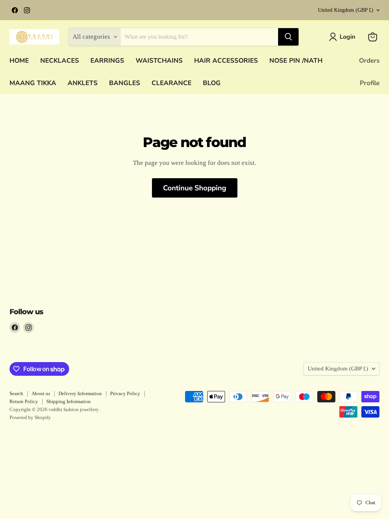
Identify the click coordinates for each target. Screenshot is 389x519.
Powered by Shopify (30, 417)
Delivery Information (80, 393)
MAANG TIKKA (32, 83)
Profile (370, 83)
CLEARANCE (171, 83)
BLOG (212, 83)
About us (41, 393)
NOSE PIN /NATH (296, 60)
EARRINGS (107, 60)
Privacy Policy (125, 393)
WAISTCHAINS (159, 60)
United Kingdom (345, 10)
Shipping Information (68, 401)
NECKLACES (59, 60)
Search (16, 393)
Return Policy (23, 401)
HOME (19, 60)
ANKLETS (83, 83)
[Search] (288, 37)
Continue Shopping (194, 188)
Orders (369, 60)
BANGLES (124, 83)
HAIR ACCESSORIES (226, 60)
